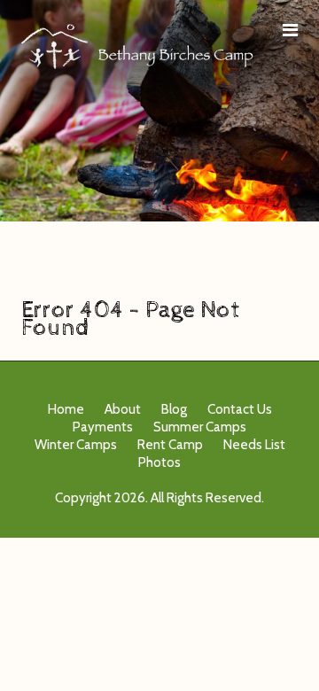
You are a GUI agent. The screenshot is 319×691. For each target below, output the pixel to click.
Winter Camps (76, 445)
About (123, 409)
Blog (174, 409)
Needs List (254, 445)
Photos (159, 462)
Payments (103, 427)
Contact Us (239, 409)
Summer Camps (199, 427)
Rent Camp (170, 445)
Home (66, 409)
